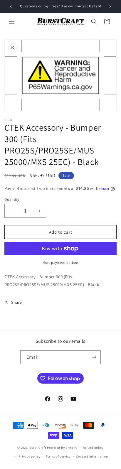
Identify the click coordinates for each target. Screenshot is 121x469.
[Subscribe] (94, 357)
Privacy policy (29, 456)
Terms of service (58, 456)
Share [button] (16, 302)
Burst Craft (37, 447)
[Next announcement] (110, 6)
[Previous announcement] (10, 6)
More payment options (61, 262)
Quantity (11, 199)
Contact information (92, 456)
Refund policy (93, 448)
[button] (11, 21)
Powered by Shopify (62, 447)
